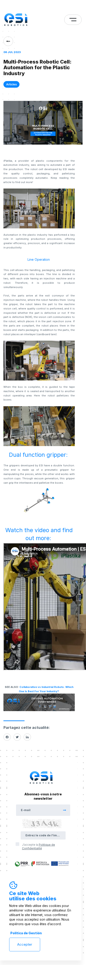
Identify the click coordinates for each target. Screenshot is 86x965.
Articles (11, 84)
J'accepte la (38, 846)
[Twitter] (17, 737)
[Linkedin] (27, 737)
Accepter (24, 944)
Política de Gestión (26, 933)
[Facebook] (7, 737)
